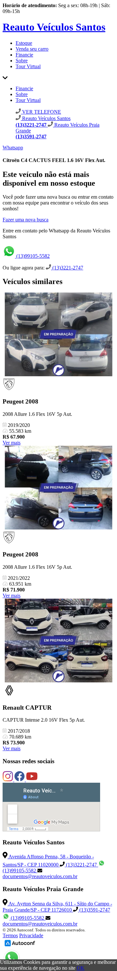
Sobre (22, 60)
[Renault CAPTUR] (58, 641)
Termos (10, 935)
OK (80, 968)
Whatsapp (13, 147)
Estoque (24, 43)
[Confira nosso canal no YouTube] (32, 779)
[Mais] (5, 77)
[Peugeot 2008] (58, 335)
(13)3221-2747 (67, 267)
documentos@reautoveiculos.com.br (40, 876)
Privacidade (31, 935)
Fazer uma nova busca (25, 219)
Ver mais (11, 442)
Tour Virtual (28, 66)
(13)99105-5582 (32, 256)
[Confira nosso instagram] (8, 779)
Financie (24, 54)
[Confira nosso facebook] (20, 779)
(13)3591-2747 (94, 910)
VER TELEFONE (41, 112)
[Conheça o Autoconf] (20, 946)
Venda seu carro (32, 49)
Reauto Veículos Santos (54, 27)
